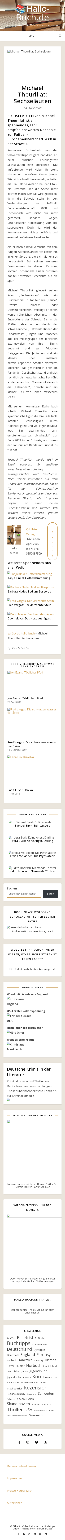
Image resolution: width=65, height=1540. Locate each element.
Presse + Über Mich (19, 1491)
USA (28, 1409)
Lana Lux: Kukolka (20, 790)
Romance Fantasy (16, 1393)
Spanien (36, 1404)
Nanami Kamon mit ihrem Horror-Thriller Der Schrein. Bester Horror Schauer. (32, 1185)
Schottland (31, 1394)
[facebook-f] (19, 1533)
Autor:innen (14, 1503)
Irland (46, 1366)
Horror (10, 1366)
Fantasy (44, 1354)
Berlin (41, 1338)
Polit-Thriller (40, 1382)
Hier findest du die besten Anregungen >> (32, 969)
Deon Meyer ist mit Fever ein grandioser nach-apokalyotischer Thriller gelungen (32, 1280)
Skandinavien (18, 1403)
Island (53, 1366)
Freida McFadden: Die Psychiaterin (32, 856)
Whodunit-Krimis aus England (27, 994)
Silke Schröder (20, 648)
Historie (50, 1360)
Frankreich (25, 1360)
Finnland (11, 1360)
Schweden (46, 1393)
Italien (17, 1371)
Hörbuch (34, 1365)
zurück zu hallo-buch (21, 633)
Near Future (13, 1382)
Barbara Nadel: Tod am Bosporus (29, 591)
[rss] (40, 1533)
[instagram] (29, 1533)
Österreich (35, 1415)
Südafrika (46, 1404)
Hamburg (38, 1360)
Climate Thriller (39, 1344)
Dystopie (39, 1350)
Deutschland (19, 1349)
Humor (20, 1366)
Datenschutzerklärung (21, 1466)
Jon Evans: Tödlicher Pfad (25, 698)
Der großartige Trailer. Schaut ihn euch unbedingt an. (32, 1311)
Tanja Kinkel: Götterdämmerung (28, 578)
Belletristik (26, 1337)
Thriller (15, 1409)
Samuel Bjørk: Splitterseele (32, 825)
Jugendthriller (14, 1377)
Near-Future (51, 1377)
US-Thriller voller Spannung (26, 1011)
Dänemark (13, 1355)
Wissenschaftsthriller (17, 1415)
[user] (24, 1533)
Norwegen (27, 1382)
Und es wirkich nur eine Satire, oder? (32, 931)
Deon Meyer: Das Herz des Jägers (29, 618)
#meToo (11, 1338)
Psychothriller (14, 1388)
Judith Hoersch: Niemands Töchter (32, 871)
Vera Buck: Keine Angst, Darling (32, 841)
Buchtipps (19, 1343)
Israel (9, 1371)
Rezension (35, 1387)
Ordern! (52, 541)
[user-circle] (46, 1533)
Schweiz (11, 1399)
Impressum (14, 1478)
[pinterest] (35, 1533)
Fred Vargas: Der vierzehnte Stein (29, 605)
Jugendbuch (38, 1371)
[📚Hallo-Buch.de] (32, 15)
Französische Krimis (20, 1040)
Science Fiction (25, 1399)
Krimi (38, 1376)
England (27, 1354)
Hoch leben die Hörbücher (25, 1028)
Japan (25, 1371)
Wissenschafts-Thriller (44, 1410)
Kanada (27, 1377)
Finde (50, 894)
